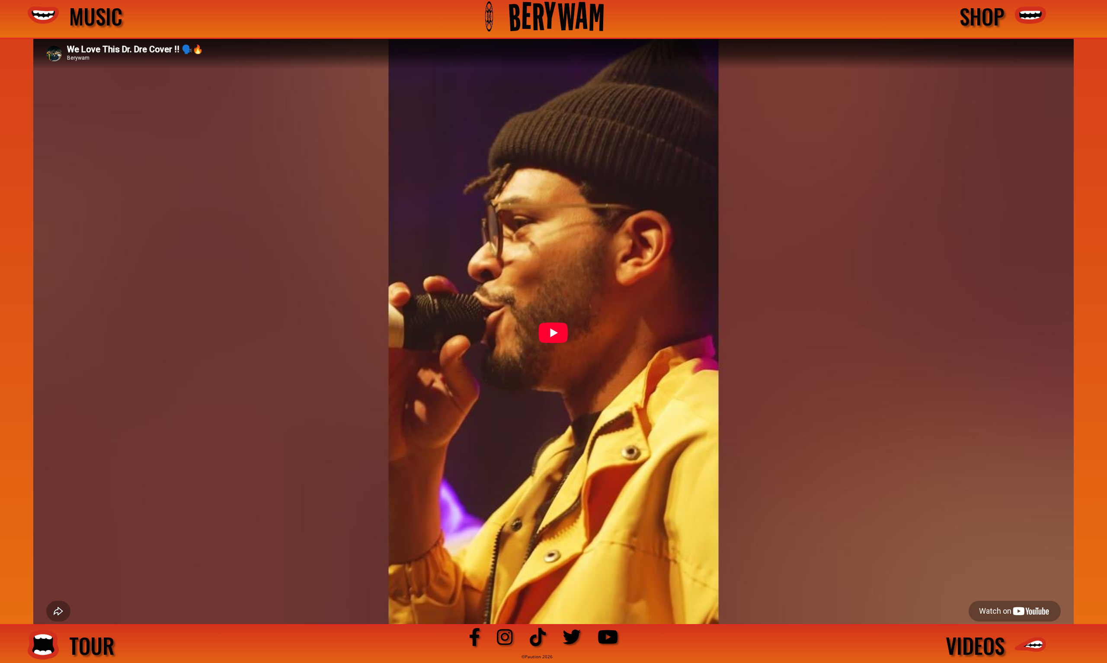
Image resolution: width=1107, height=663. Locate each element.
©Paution (532, 656)
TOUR (87, 645)
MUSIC (90, 16)
